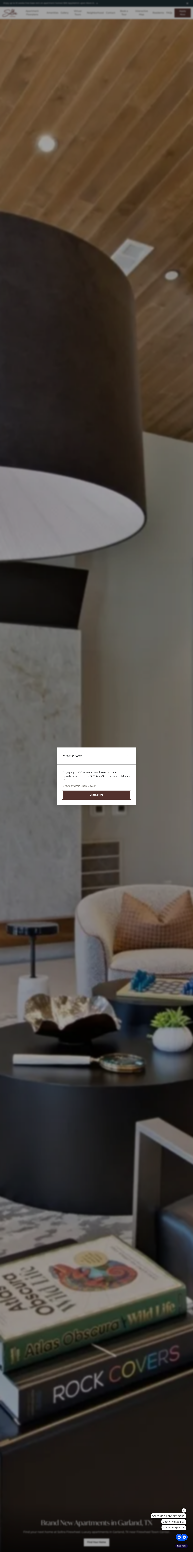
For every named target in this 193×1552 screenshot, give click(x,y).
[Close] (127, 756)
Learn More (96, 795)
